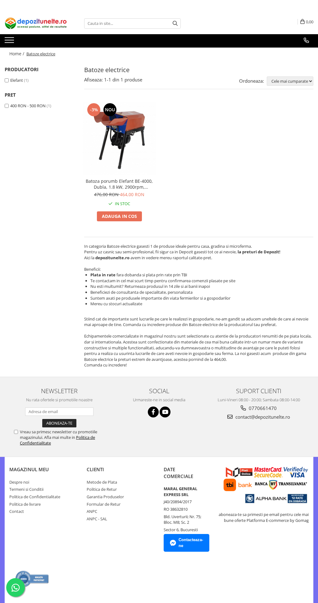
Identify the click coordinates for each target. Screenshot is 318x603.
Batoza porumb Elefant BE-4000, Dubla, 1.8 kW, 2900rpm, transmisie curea (119, 184)
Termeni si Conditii (26, 489)
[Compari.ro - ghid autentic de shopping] (32, 578)
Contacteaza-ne (191, 542)
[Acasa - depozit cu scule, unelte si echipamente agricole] (36, 23)
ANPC (92, 511)
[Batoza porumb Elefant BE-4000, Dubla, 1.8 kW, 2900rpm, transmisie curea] (119, 138)
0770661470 (262, 408)
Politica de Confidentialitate (34, 496)
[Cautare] (175, 23)
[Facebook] (153, 412)
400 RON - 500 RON (28, 105)
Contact (16, 511)
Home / (17, 54)
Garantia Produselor (105, 496)
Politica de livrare (25, 504)
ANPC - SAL (97, 519)
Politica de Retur (102, 489)
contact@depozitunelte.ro (262, 417)
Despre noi (19, 482)
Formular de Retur (103, 504)
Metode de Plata (102, 482)
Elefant (16, 80)
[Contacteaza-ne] (306, 40)
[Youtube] (165, 412)
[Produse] (10, 42)
